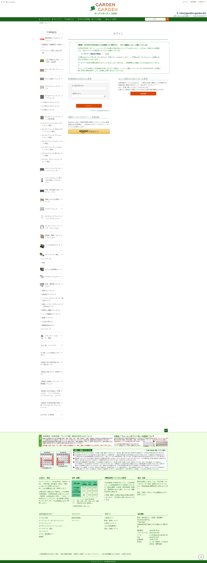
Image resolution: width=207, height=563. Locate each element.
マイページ (57, 19)
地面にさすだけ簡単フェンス (52, 200)
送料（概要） (76, 478)
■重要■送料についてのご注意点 (115, 478)
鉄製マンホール (47, 318)
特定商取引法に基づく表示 (50, 554)
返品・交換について (111, 528)
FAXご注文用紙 (85, 19)
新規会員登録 (76, 518)
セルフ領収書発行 (110, 526)
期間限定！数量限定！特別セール (52, 46)
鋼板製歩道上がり (48, 325)
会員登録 (193, 2)
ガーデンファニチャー (52, 277)
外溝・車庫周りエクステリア (52, 285)
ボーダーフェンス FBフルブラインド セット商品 (52, 130)
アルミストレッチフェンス (52, 87)
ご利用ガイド (202, 2)
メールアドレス (78, 86)
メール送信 (97, 19)
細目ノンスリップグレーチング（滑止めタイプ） (52, 305)
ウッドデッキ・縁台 (52, 254)
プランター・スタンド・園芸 (52, 337)
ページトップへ (166, 430)
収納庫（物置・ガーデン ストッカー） (52, 237)
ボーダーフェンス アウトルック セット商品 (52, 136)
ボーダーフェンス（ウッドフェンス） (52, 97)
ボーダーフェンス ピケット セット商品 (52, 142)
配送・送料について (111, 520)
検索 (167, 19)
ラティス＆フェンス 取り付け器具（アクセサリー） (53, 180)
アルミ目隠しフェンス (52, 79)
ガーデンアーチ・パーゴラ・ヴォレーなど (52, 227)
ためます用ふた (47, 321)
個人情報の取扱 (66, 554)
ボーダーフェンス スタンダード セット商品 (52, 124)
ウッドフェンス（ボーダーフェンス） (51, 520)
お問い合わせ (126, 554)
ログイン (186, 2)
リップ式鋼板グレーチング (51, 314)
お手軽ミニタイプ (48, 110)
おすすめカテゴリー (46, 514)
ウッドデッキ (46, 259)
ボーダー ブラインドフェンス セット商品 (52, 160)
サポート (108, 514)
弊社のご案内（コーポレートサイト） (87, 554)
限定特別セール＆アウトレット (52, 39)
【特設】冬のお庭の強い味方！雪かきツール (50, 363)
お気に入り (70, 19)
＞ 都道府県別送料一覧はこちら (81, 506)
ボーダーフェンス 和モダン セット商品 (52, 154)
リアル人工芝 (43, 518)
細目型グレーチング (49, 294)
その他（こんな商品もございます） (50, 354)
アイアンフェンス (51, 209)
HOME (41, 23)
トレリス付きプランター (52, 246)
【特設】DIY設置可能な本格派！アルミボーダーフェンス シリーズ (50, 405)
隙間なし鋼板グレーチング (51, 310)
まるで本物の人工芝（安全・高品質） (52, 61)
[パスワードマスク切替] (104, 96)
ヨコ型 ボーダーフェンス (50, 102)
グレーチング (43, 531)
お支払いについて (110, 523)
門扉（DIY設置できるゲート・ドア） (52, 191)
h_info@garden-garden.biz (191, 13)
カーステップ (46, 329)
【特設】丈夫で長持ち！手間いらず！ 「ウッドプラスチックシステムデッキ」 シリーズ (51, 393)
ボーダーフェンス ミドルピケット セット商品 (52, 148)
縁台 (43, 262)
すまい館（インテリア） (49, 345)
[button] (89, 131)
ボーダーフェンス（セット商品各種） (52, 118)
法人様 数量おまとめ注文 (111, 554)
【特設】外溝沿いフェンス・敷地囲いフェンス (50, 383)
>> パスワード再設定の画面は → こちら (95, 54)
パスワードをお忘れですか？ (100, 110)
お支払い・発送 (44, 478)
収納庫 (41, 536)
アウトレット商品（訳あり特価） (52, 52)
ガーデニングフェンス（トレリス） (51, 526)
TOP (201, 557)
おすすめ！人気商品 (47, 415)
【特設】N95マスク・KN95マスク (51, 373)
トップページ (45, 19)
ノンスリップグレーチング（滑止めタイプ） (52, 299)
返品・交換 (141, 478)
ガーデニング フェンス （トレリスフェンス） (53, 217)
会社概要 (141, 514)
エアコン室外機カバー (52, 269)
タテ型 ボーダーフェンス (50, 106)
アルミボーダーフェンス (52, 70)
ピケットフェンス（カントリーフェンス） (52, 169)
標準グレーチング (48, 290)
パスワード (76, 93)
